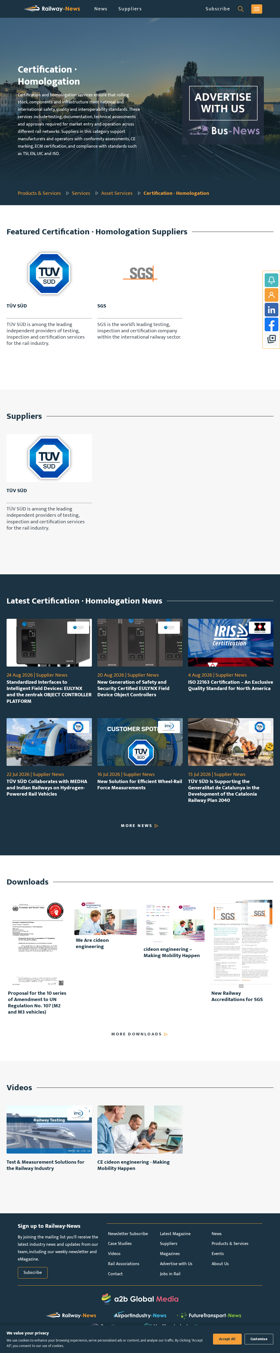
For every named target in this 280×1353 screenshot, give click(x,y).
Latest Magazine (175, 1234)
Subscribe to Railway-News (271, 280)
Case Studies (120, 1243)
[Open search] (241, 9)
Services (81, 193)
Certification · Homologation (176, 193)
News (100, 9)
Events (218, 1254)
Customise (258, 1339)
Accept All (227, 1339)
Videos (114, 1254)
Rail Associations (123, 1264)
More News (137, 825)
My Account (271, 295)
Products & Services (39, 193)
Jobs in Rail (170, 1274)
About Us (220, 1264)
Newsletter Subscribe (128, 1234)
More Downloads (136, 1034)
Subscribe (218, 9)
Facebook (271, 324)
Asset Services (117, 193)
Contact (115, 1274)
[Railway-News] (52, 9)
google (271, 339)
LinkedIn (271, 309)
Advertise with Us (176, 1264)
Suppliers (130, 9)
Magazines (170, 1254)
